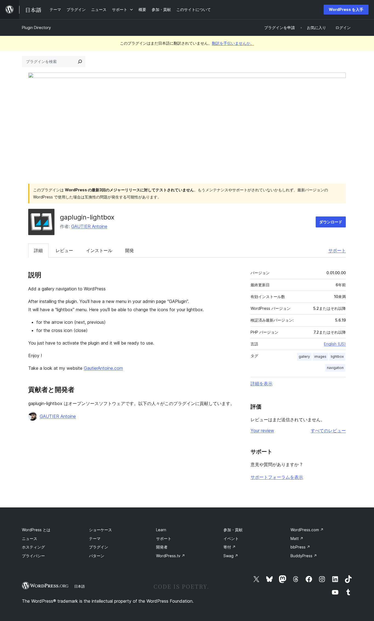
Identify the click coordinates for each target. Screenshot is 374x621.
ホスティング (33, 547)
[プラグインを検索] (79, 61)
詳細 (38, 250)
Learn (161, 529)
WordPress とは (36, 529)
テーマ (94, 538)
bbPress (300, 547)
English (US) (335, 344)
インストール (99, 250)
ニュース (29, 538)
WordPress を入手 (346, 9)
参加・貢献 (233, 529)
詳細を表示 (261, 383)
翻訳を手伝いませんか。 (233, 43)
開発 (129, 250)
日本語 (79, 586)
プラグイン (98, 547)
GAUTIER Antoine (89, 226)
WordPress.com (307, 529)
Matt (296, 538)
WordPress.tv (170, 555)
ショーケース (100, 529)
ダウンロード (330, 221)
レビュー (64, 250)
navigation (335, 368)
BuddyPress (303, 555)
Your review (262, 430)
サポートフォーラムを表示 (277, 477)
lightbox (337, 356)
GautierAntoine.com (103, 368)
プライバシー (33, 555)
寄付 (229, 547)
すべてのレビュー (328, 430)
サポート (337, 250)
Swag (230, 555)
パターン (96, 555)
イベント (231, 538)
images (320, 356)
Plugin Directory (36, 27)
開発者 (162, 547)
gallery (304, 356)
